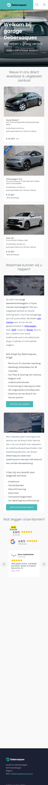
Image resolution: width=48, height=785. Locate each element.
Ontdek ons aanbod (19, 404)
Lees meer (15, 571)
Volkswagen (30, 326)
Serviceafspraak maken (21, 50)
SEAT (13, 329)
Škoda (30, 329)
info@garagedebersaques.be (21, 774)
